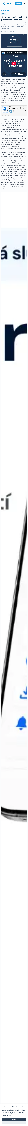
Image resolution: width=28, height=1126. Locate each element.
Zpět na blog (6, 10)
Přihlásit (19, 3)
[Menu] (24, 3)
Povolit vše (14, 1119)
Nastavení (14, 1122)
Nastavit (9, 1115)
